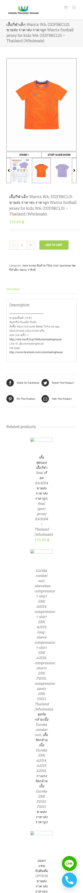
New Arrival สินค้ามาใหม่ (37, 265)
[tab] (41, 289)
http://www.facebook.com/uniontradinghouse (36, 352)
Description (13, 289)
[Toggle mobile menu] (74, 7)
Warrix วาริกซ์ (28, 270)
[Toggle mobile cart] (66, 7)
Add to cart (54, 245)
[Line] (69, 863)
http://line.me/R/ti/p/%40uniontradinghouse (35, 339)
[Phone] (69, 880)
